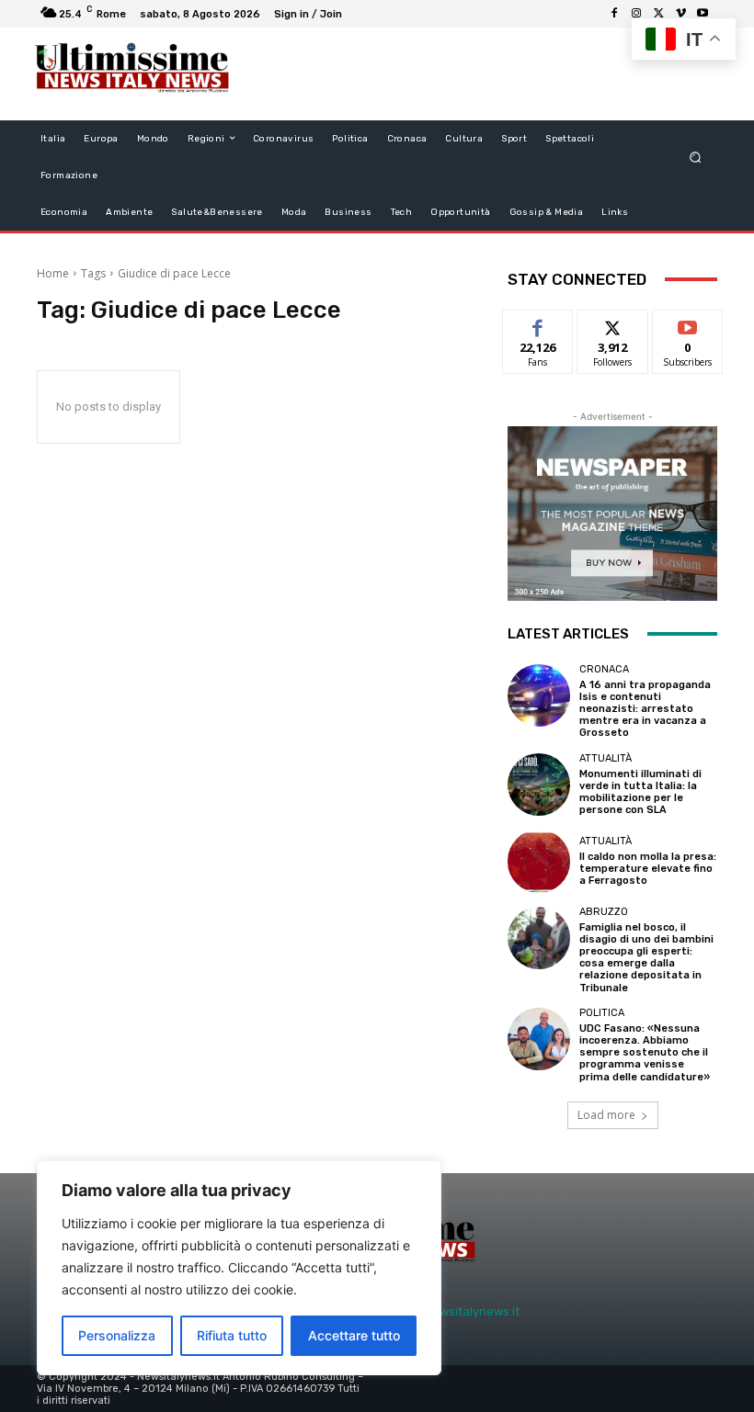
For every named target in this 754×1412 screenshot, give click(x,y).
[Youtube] (702, 14)
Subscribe (687, 324)
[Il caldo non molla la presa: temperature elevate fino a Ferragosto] (539, 861)
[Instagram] (636, 14)
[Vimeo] (680, 14)
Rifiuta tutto (232, 1335)
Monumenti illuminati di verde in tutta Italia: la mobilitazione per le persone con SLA (640, 792)
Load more (606, 1115)
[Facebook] (614, 14)
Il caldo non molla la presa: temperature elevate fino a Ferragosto (647, 869)
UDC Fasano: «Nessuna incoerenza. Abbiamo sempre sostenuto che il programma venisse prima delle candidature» (644, 1052)
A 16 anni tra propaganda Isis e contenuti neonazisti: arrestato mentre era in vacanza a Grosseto (645, 709)
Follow (612, 324)
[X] (658, 14)
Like (538, 324)
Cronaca (604, 669)
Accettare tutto (354, 1335)
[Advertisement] (463, 73)
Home (53, 273)
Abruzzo (603, 912)
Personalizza (116, 1335)
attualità (605, 758)
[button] (696, 157)
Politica (601, 1013)
